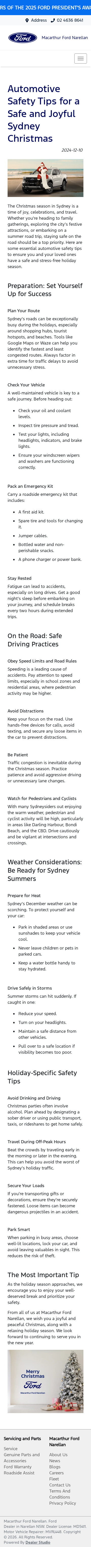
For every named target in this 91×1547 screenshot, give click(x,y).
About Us (58, 1454)
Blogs (54, 1467)
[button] (80, 58)
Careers (56, 1473)
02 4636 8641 (70, 20)
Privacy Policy (62, 1503)
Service (10, 1448)
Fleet (54, 1479)
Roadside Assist (19, 1473)
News (54, 1461)
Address (39, 20)
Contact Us (60, 1485)
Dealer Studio (38, 1542)
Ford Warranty (18, 1467)
